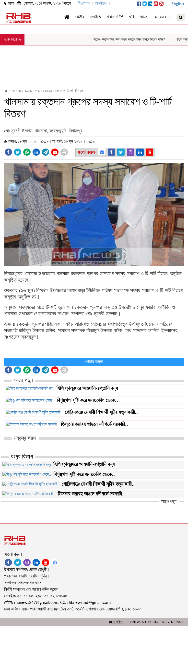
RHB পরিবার (116, 622)
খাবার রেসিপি (115, 17)
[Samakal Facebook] (139, 4)
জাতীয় (79, 17)
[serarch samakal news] (181, 17)
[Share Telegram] (45, 152)
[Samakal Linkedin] (150, 4)
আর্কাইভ (100, 3)
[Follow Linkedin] (140, 152)
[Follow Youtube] (149, 152)
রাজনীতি (95, 17)
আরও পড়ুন (168, 501)
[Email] (55, 152)
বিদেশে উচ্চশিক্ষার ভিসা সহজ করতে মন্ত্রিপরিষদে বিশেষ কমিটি (121, 39)
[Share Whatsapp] (27, 152)
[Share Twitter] (17, 152)
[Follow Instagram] (130, 152)
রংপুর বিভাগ (22, 457)
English (178, 4)
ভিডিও (144, 17)
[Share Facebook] (8, 152)
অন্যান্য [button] (161, 17)
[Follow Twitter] (121, 152)
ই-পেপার (84, 3)
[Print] (64, 152)
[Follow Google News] (102, 151)
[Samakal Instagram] (161, 4)
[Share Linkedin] (36, 152)
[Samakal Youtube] (156, 4)
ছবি (131, 17)
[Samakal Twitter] (144, 4)
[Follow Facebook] (111, 152)
